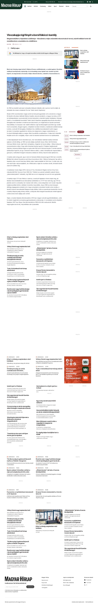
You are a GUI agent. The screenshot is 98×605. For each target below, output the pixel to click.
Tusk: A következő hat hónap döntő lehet (80, 146)
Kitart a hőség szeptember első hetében (84, 52)
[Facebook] (87, 1)
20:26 (66, 146)
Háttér (49, 6)
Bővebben (77, 154)
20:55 (66, 135)
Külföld (36, 6)
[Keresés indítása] (87, 6)
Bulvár (67, 6)
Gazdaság (43, 6)
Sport (55, 6)
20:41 (66, 139)
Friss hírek (28, 1)
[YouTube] (90, 1)
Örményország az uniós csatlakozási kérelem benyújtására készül (85, 73)
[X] (92, 1)
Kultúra (80, 131)
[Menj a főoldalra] (11, 5)
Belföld (29, 6)
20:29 (66, 142)
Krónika (69, 56)
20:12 (66, 149)
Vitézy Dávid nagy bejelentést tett (84, 61)
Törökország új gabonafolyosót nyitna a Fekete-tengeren (80, 150)
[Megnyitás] (25, 6)
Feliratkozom (30, 586)
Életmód (61, 6)
